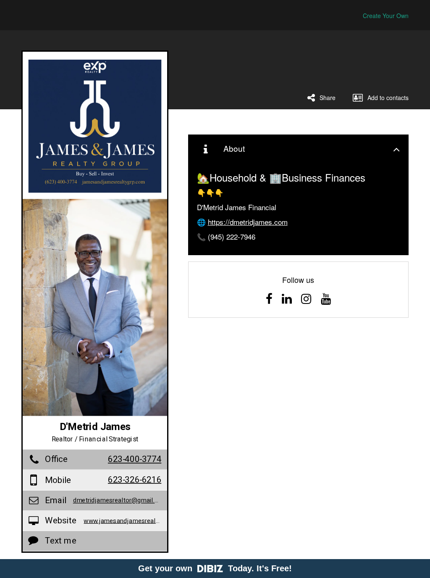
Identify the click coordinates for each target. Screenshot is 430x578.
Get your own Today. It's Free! (215, 568)
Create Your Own (386, 15)
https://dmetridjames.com (248, 221)
